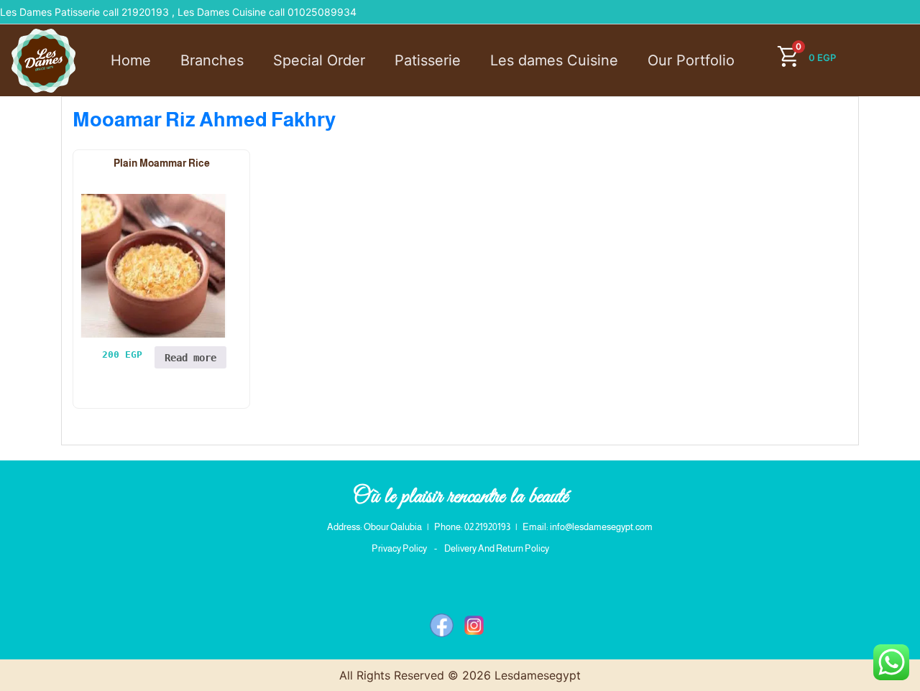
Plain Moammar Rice (162, 163)
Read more (190, 357)
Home (131, 60)
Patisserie (428, 60)
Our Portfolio (691, 60)
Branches (212, 60)
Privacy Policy (399, 548)
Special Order (319, 60)
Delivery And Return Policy (496, 548)
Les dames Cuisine (554, 60)
